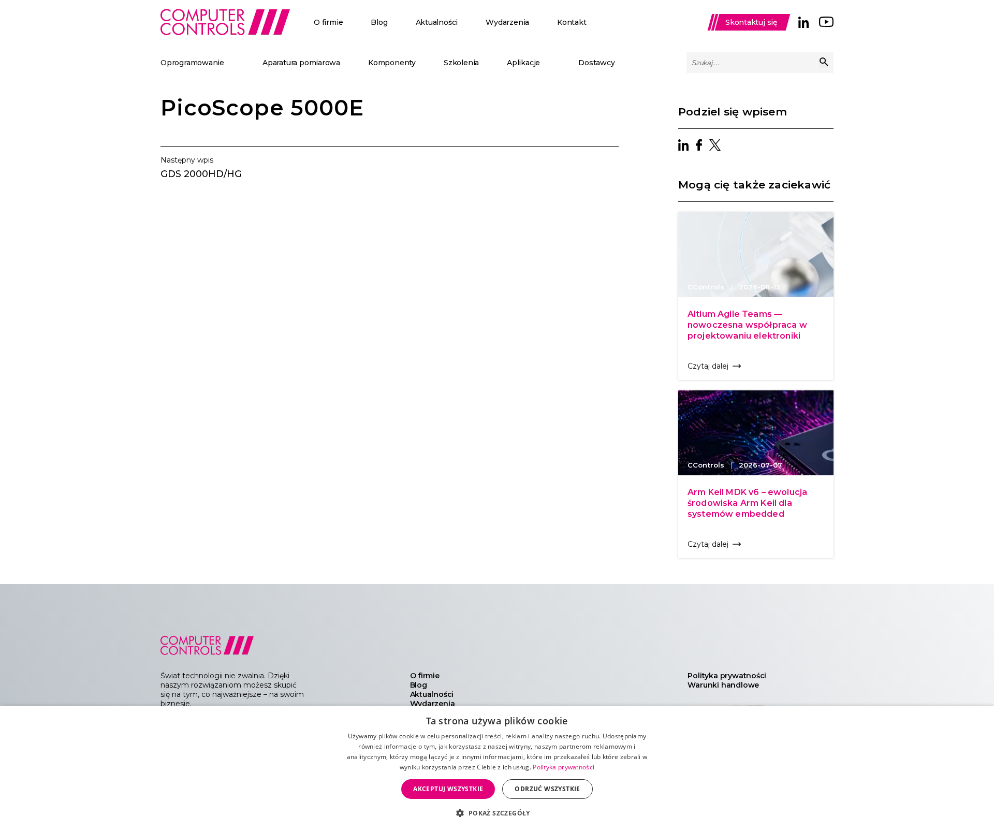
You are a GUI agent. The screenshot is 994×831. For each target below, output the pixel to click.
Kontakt (572, 22)
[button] (497, 813)
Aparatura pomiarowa (301, 62)
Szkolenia (461, 62)
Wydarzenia (507, 22)
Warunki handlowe (723, 685)
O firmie (328, 22)
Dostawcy (596, 62)
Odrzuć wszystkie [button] (547, 788)
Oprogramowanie (192, 62)
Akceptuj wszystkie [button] (448, 788)
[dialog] (497, 768)
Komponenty (392, 62)
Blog (379, 22)
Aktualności (437, 22)
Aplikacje (523, 62)
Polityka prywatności (727, 675)
